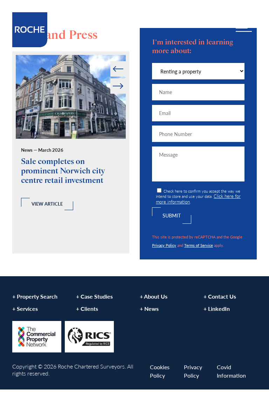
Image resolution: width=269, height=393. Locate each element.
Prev (110, 61)
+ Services (25, 309)
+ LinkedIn (217, 309)
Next (125, 78)
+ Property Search (34, 296)
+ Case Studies (94, 296)
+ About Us (153, 296)
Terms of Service (198, 245)
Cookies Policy (160, 371)
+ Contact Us (220, 296)
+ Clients (87, 309)
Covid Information (231, 371)
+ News (149, 309)
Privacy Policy (164, 245)
